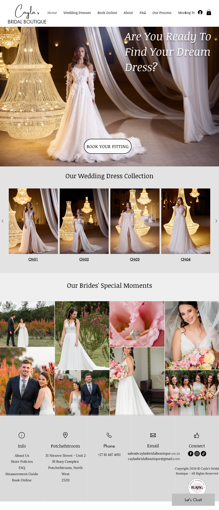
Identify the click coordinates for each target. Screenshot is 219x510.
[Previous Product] (2, 221)
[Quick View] (33, 221)
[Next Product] (216, 221)
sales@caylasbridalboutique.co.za (154, 453)
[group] (109, 225)
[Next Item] (211, 358)
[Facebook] (190, 453)
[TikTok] (203, 453)
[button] (77, 13)
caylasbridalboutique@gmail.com (154, 459)
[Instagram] (197, 453)
